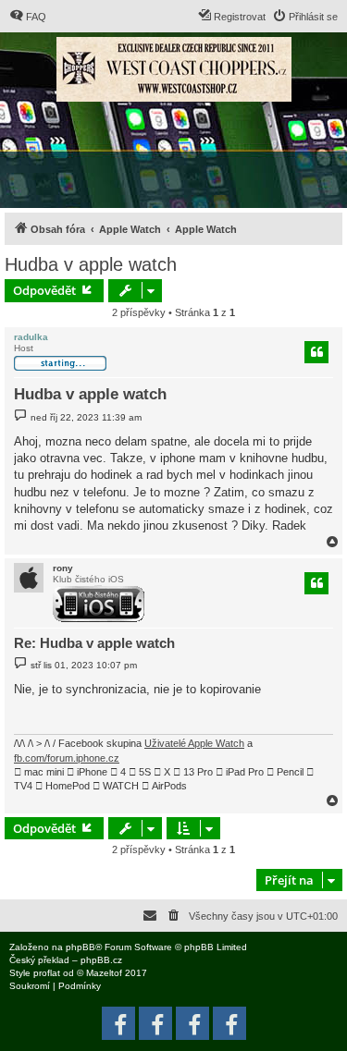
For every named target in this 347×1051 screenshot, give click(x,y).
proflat (46, 973)
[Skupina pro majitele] (192, 1023)
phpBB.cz (101, 960)
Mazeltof (104, 973)
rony (63, 568)
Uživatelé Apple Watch (194, 743)
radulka (31, 337)
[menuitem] (27, 17)
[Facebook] (229, 1023)
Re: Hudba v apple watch (94, 643)
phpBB (80, 947)
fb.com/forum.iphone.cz (66, 758)
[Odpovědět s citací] (316, 352)
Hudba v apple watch (91, 264)
